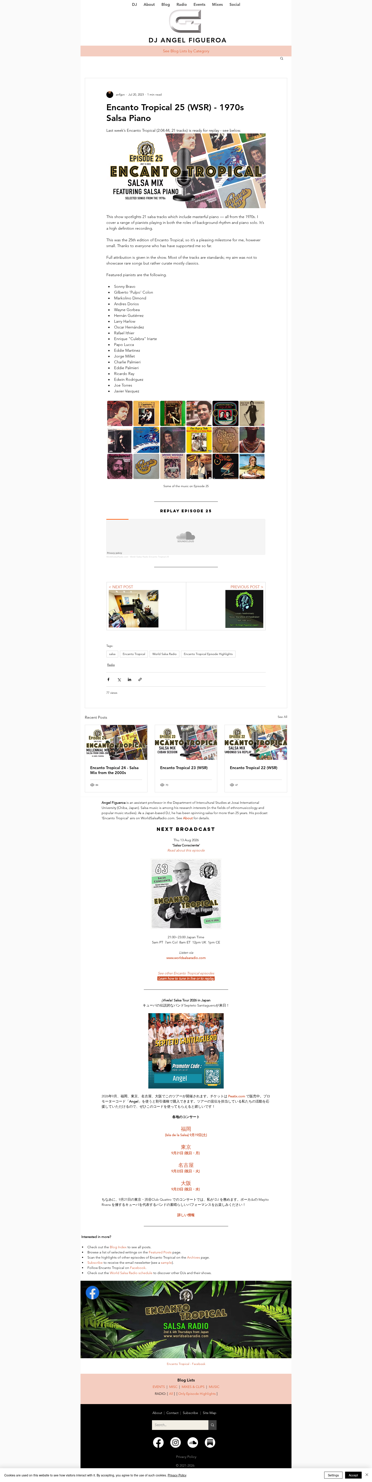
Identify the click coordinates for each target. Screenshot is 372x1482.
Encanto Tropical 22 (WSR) (253, 767)
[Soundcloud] (193, 1442)
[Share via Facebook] (108, 679)
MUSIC (214, 1387)
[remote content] (186, 538)
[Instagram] (175, 1442)
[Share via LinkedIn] (129, 679)
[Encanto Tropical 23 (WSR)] (186, 742)
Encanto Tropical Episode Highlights (208, 654)
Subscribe (190, 1413)
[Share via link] (140, 679)
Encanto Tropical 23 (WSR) (184, 767)
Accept (353, 1475)
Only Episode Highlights (197, 1394)
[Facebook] (158, 1442)
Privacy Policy (177, 1475)
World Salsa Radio (164, 654)
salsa (112, 654)
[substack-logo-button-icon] (210, 1442)
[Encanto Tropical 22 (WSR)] (256, 742)
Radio (111, 665)
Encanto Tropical (134, 654)
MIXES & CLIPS (193, 1387)
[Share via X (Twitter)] (119, 679)
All (171, 1394)
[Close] (366, 1475)
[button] (282, 58)
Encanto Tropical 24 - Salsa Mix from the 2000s (114, 770)
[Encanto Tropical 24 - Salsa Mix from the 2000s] (116, 742)
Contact (172, 1413)
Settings (333, 1475)
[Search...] (212, 1425)
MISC (173, 1387)
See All (282, 717)
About (157, 1413)
